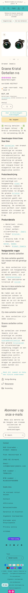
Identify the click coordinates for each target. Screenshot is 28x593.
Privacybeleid (15, 576)
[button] (4, 8)
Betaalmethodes (10, 507)
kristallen (18, 343)
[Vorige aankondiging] (3, 2)
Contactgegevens (15, 588)
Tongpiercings (7, 21)
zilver (17, 282)
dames (13, 244)
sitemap (6, 531)
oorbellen (9, 145)
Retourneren (9, 384)
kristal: (16, 234)
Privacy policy (10, 527)
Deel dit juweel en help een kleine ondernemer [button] (14, 373)
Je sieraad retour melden (11, 493)
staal (17, 183)
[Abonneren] (22, 435)
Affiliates (8, 503)
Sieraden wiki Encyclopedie (9, 521)
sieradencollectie (11, 340)
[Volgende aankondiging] (25, 2)
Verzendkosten (6, 97)
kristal (16, 193)
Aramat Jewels (19, 246)
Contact (6, 499)
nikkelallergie (13, 277)
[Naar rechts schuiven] (18, 59)
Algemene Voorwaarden (13, 516)
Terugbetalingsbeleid (18, 573)
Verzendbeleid (15, 582)
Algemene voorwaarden (15, 579)
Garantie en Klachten (13, 512)
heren (6, 244)
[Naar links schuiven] (10, 59)
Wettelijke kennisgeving (15, 585)
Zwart (23, 231)
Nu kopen (14, 119)
